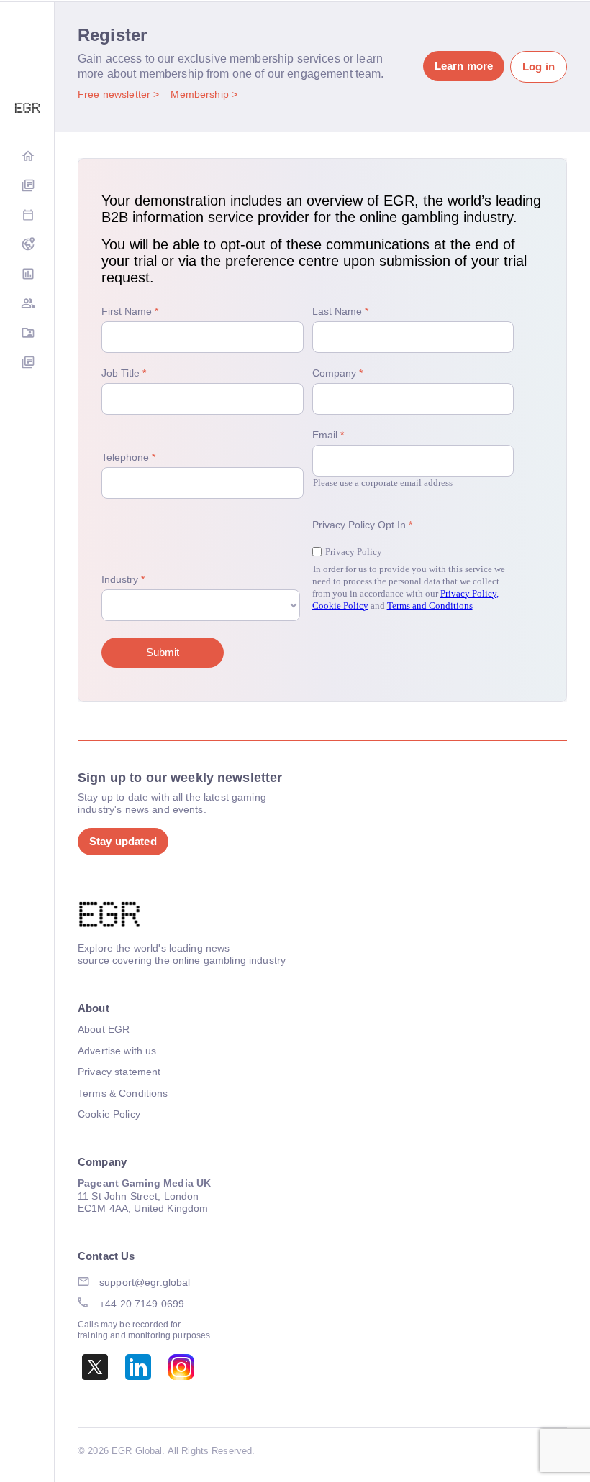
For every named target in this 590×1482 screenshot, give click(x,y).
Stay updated (123, 841)
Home (27, 157)
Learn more (464, 66)
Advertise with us (117, 1051)
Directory (27, 334)
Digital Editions (27, 186)
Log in (538, 66)
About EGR (104, 1029)
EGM (27, 304)
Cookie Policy (109, 1114)
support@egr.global (145, 1282)
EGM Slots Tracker (27, 245)
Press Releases (27, 363)
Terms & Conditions (123, 1093)
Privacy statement (119, 1071)
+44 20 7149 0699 (141, 1304)
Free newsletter (115, 94)
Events (27, 216)
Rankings (27, 275)
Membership (201, 94)
